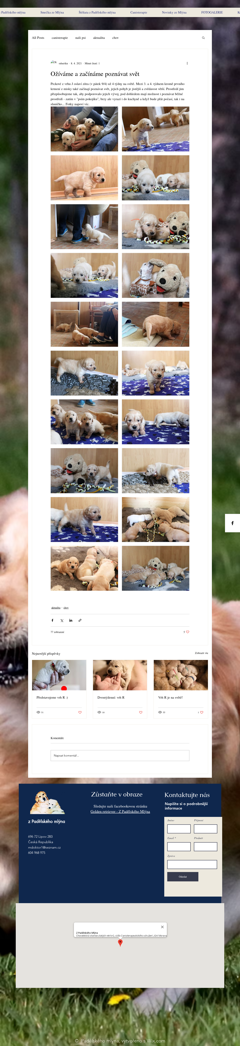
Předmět (198, 838)
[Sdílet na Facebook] (52, 620)
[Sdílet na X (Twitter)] (61, 620)
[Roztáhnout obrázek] (84, 128)
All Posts (38, 37)
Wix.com (156, 1041)
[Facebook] (232, 523)
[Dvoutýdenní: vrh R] (120, 675)
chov (115, 37)
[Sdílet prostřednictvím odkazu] (80, 620)
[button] (203, 37)
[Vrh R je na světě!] (181, 675)
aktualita (99, 37)
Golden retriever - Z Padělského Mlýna (120, 811)
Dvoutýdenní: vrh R (111, 697)
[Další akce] (187, 63)
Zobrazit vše (201, 653)
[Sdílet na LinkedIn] (71, 620)
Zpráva (171, 856)
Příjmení (198, 820)
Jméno (170, 820)
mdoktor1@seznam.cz (44, 847)
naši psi (80, 37)
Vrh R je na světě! (170, 697)
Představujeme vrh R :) (52, 697)
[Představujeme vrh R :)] (59, 675)
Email (170, 838)
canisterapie (60, 37)
